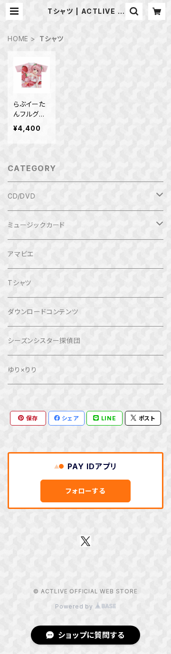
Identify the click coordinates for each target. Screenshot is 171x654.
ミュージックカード (36, 225)
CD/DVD (22, 196)
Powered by (75, 606)
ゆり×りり (22, 369)
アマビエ (21, 254)
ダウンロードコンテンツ (43, 312)
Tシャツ (19, 283)
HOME (18, 39)
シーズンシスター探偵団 (44, 340)
